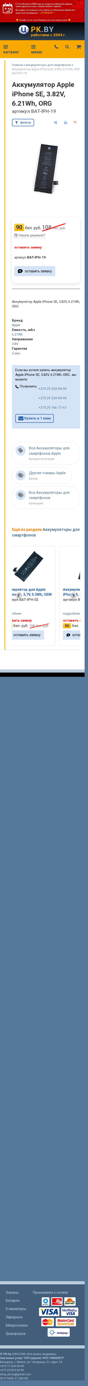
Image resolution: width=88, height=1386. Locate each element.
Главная (17, 65)
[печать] (65, 122)
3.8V (15, 344)
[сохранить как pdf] (75, 122)
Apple (16, 325)
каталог (11, 52)
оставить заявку (38, 271)
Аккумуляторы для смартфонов (48, 65)
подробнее (30, 614)
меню (36, 52)
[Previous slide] (18, 595)
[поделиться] (55, 122)
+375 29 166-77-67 (52, 408)
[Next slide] (73, 595)
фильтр (25, 122)
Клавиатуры (16, 1309)
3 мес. (16, 353)
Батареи (12, 1300)
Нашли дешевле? (32, 235)
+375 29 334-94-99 (52, 389)
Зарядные (14, 1317)
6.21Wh (17, 334)
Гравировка (15, 1333)
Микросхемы (17, 1325)
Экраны (12, 1292)
